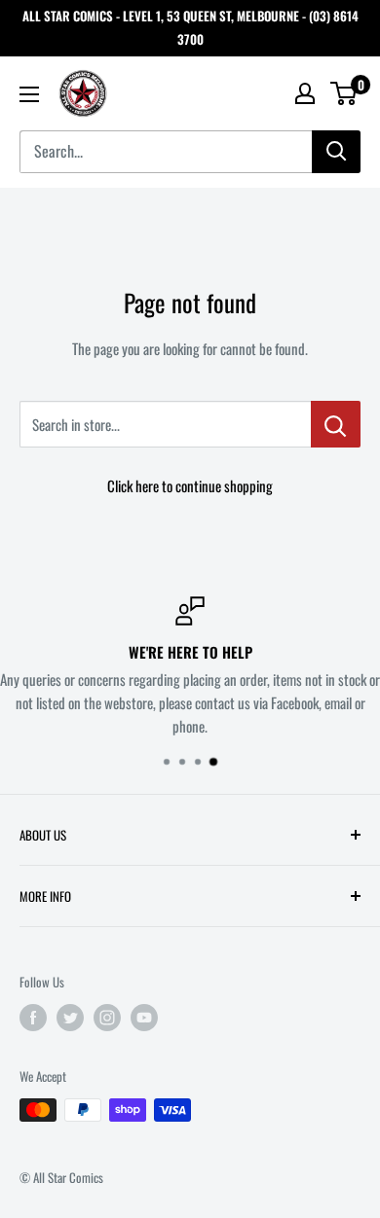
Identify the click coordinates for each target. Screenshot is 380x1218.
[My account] (305, 93)
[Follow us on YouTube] (144, 1017)
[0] (344, 93)
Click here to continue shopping (190, 485)
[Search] (336, 151)
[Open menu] (29, 94)
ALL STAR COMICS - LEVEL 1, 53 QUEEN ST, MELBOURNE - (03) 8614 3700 (190, 27)
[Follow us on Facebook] (33, 1017)
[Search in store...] (336, 424)
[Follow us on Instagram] (107, 1017)
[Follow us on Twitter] (70, 1017)
